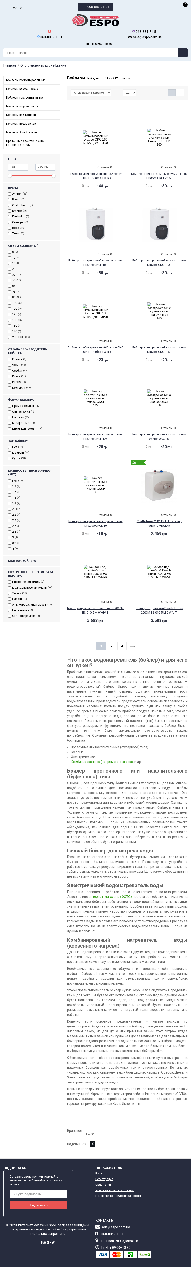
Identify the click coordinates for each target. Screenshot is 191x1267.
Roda (15, 228)
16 (153, 646)
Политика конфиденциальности (118, 1196)
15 (13, 263)
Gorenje (17, 222)
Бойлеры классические (22, 88)
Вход (99, 1173)
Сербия (17, 370)
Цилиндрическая (23, 428)
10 (13, 257)
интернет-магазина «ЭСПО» (110, 897)
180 (14, 331)
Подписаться (38, 1205)
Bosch (16, 199)
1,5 (14, 492)
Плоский (18, 417)
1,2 (14, 486)
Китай (16, 376)
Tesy (15, 233)
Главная (9, 65)
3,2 (14, 543)
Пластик (18, 599)
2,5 (14, 526)
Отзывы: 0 (104, 167)
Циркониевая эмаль (26, 582)
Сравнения (103, 1184)
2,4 (14, 520)
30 (13, 274)
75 (13, 291)
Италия (17, 359)
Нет (14, 447)
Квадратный (20, 423)
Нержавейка (20, 610)
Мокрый (18, 452)
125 (14, 314)
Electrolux (18, 216)
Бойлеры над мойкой (21, 115)
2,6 (14, 531)
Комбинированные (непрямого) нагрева (102, 762)
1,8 (14, 503)
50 (13, 280)
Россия (17, 382)
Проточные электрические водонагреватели (25, 142)
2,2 (14, 514)
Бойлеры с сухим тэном (22, 106)
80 (13, 297)
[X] (92, 1144)
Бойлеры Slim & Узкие (21, 132)
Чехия (16, 365)
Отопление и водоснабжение (43, 65)
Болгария (18, 387)
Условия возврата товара (115, 1190)
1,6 (14, 497)
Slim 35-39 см (21, 411)
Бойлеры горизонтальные (24, 97)
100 (14, 303)
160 (14, 325)
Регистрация (104, 1179)
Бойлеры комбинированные (25, 80)
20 (13, 269)
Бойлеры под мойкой (21, 123)
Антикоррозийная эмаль (29, 604)
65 (13, 286)
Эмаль (16, 593)
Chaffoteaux (20, 205)
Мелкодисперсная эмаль (29, 587)
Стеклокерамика (24, 616)
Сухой (16, 458)
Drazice (17, 211)
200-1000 (18, 337)
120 (14, 308)
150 (14, 320)
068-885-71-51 (97, 7)
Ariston (17, 194)
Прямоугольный (23, 406)
